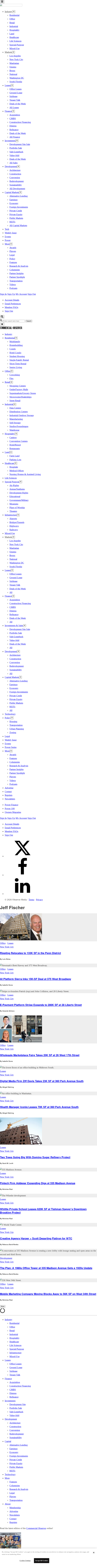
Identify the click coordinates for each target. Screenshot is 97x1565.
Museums (13, 504)
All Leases (14, 107)
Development (11, 166)
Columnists (14, 269)
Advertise (9, 788)
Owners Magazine (13, 812)
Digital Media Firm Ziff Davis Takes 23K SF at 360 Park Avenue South (42, 1081)
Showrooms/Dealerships (20, 397)
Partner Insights (16, 273)
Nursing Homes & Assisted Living (25, 474)
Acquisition (14, 115)
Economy (13, 203)
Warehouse (14, 430)
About (8, 1504)
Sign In (3, 294)
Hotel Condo (15, 352)
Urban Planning (16, 729)
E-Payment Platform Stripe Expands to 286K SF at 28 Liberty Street (41, 1005)
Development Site (17, 1404)
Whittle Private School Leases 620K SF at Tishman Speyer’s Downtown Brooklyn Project (43, 1210)
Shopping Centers (17, 386)
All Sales (13, 163)
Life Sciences (15, 41)
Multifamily (14, 341)
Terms (31, 899)
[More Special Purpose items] (20, 481)
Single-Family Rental (19, 360)
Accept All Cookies (41, 1560)
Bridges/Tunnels (16, 522)
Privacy (39, 899)
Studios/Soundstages (18, 426)
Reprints (8, 795)
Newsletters (10, 799)
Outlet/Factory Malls (18, 389)
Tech (7, 229)
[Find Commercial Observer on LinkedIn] (22, 893)
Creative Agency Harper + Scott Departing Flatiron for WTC (36, 1238)
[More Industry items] (13, 11)
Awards (12, 247)
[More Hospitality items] (16, 433)
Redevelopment (16, 181)
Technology (10, 714)
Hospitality (14, 30)
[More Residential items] (16, 338)
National (13, 74)
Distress (12, 126)
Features (13, 262)
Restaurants (14, 448)
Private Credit (15, 210)
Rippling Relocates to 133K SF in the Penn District (30, 953)
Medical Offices (16, 470)
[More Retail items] (11, 382)
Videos (12, 284)
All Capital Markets (18, 225)
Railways (13, 529)
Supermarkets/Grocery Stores (22, 393)
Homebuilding (16, 345)
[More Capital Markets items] (20, 192)
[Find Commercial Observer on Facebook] (22, 875)
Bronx (12, 70)
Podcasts (13, 288)
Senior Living (15, 367)
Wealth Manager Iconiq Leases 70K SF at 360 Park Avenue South (39, 1107)
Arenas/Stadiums (17, 489)
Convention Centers (18, 441)
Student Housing (17, 356)
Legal (12, 255)
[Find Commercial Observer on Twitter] (22, 856)
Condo (12, 349)
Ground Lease (15, 92)
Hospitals (13, 467)
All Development (17, 188)
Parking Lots (15, 459)
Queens (12, 67)
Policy (12, 258)
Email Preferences (13, 303)
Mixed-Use (14, 48)
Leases (8, 85)
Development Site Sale (19, 144)
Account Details (12, 300)
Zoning (12, 732)
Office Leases (15, 89)
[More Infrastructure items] (18, 515)
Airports (13, 518)
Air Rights (14, 485)
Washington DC (16, 78)
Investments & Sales (14, 625)
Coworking (14, 375)
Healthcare (14, 37)
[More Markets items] (13, 52)
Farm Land (14, 456)
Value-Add (14, 155)
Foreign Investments (18, 207)
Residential (14, 15)
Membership (15, 1507)
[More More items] (11, 244)
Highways (14, 526)
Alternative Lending (18, 196)
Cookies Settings (25, 1560)
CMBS (12, 118)
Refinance (13, 129)
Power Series (10, 747)
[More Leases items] (12, 85)
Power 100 (10, 808)
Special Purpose (16, 45)
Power (8, 240)
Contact (8, 791)
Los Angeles (15, 56)
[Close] (93, 1553)
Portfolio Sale (15, 148)
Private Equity (15, 214)
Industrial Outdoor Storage (21, 415)
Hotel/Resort (15, 445)
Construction (15, 174)
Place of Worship (17, 507)
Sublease (13, 96)
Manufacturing (16, 419)
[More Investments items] (16, 140)
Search (28, 321)
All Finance (14, 137)
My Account (21, 294)
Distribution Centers (18, 411)
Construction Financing (20, 122)
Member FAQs (11, 307)
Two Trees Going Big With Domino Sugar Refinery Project (35, 1157)
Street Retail (14, 400)
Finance (8, 111)
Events (8, 236)
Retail (12, 22)
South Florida (15, 81)
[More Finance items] (13, 111)
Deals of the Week (17, 103)
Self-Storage (15, 422)
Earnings (13, 199)
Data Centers (15, 408)
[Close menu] (2, 324)
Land (11, 33)
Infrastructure (11, 515)
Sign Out (32, 294)
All (10, 592)
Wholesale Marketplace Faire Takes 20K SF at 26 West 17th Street (39, 1055)
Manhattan (14, 63)
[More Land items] (10, 452)
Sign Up (11, 294)
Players (12, 251)
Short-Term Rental (17, 363)
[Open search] (2, 317)
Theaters (13, 511)
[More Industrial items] (14, 404)
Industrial (13, 26)
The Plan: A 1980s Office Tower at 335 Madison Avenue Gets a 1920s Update (46, 1268)
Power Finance (11, 805)
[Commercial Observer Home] (11, 5)
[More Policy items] (12, 717)
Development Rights (18, 492)
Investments (10, 140)
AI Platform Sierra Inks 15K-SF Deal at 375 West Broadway (35, 979)
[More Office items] (11, 371)
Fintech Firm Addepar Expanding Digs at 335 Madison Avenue (37, 1183)
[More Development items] (18, 166)
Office (12, 19)
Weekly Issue (11, 233)
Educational (14, 496)
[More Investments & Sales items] (24, 625)
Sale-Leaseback (16, 152)
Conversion (14, 177)
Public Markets (16, 218)
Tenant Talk (14, 100)
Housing (13, 721)
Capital (8, 1441)
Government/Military (19, 500)
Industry (8, 334)
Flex (11, 378)
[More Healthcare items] (15, 463)
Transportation (16, 281)
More (7, 244)
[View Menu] (2, 1)
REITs (12, 222)
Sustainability (15, 185)
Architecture (14, 170)
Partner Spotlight (17, 277)
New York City (16, 59)
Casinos (13, 437)
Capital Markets (12, 192)
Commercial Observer (36, 1528)
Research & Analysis (18, 266)
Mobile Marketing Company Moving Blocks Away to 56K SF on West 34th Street (48, 1294)
